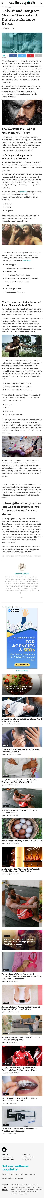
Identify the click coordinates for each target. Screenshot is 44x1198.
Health (19, 556)
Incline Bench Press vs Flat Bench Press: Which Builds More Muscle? (20, 918)
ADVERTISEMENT (22, 670)
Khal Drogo (27, 260)
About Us (5, 1154)
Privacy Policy (26, 1159)
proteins (23, 192)
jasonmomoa (28, 556)
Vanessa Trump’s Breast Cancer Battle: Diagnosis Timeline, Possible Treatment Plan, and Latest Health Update (21, 976)
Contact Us (26, 1154)
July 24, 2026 (14, 815)
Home (3, 7)
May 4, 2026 (14, 1103)
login (8, 607)
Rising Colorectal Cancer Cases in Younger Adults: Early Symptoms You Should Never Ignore (20, 941)
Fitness (9, 7)
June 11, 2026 (14, 981)
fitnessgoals (11, 556)
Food (6, 683)
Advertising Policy (8, 1159)
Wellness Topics (7, 1157)
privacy (7, 1178)
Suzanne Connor (8, 28)
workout (37, 556)
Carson (7, 691)
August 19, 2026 (15, 724)
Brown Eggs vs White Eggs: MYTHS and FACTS (22, 841)
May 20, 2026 (14, 1133)
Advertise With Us (28, 1157)
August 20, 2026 (17, 691)
